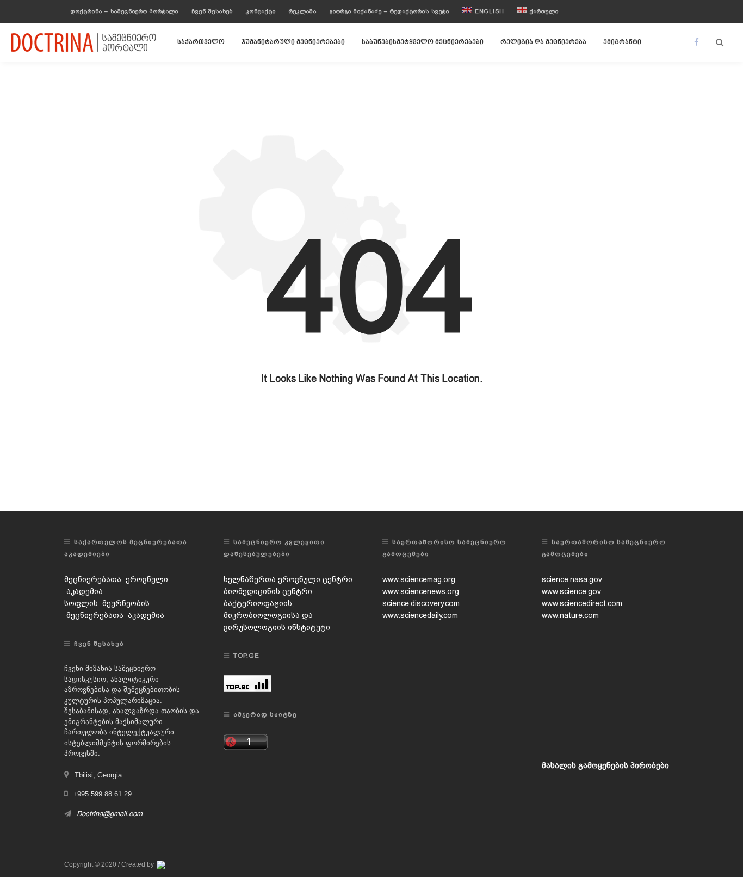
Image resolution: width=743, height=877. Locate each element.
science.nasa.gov (572, 579)
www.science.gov (571, 591)
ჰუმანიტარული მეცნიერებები (293, 42)
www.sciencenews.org (420, 591)
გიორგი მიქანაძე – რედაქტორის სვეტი (389, 11)
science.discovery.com (421, 603)
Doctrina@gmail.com (110, 814)
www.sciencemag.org (418, 579)
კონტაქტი (261, 11)
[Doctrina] (84, 42)
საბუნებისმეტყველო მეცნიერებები (423, 42)
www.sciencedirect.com (582, 603)
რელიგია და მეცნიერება (543, 42)
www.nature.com (570, 615)
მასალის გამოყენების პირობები (605, 765)
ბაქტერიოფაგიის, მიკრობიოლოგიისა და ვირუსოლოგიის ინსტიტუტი (277, 615)
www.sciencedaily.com (420, 615)
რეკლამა (303, 11)
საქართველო (201, 42)
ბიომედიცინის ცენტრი (268, 591)
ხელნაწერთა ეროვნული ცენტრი (288, 579)
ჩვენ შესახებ (212, 11)
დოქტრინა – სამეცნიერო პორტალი (124, 11)
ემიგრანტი (622, 42)
